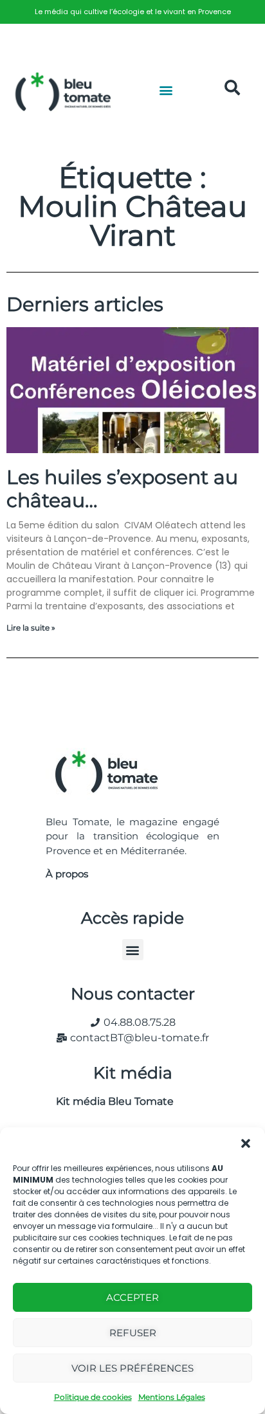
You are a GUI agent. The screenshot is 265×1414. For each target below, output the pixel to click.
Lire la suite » (30, 627)
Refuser (132, 1333)
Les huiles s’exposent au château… (122, 488)
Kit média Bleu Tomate (110, 1101)
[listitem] (132, 11)
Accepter (132, 1297)
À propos (67, 874)
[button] (245, 1143)
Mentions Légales (171, 1397)
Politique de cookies (93, 1397)
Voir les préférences (132, 1368)
